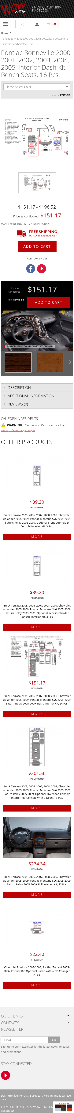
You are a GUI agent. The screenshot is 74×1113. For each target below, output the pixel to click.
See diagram (46, 346)
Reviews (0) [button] (18, 404)
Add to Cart (37, 246)
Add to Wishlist (37, 258)
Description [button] (19, 387)
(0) (54, 24)
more (37, 537)
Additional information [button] (31, 395)
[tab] (37, 388)
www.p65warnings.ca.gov (18, 430)
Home (4, 33)
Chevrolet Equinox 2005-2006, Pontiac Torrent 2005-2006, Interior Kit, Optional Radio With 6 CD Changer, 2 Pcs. (37, 971)
